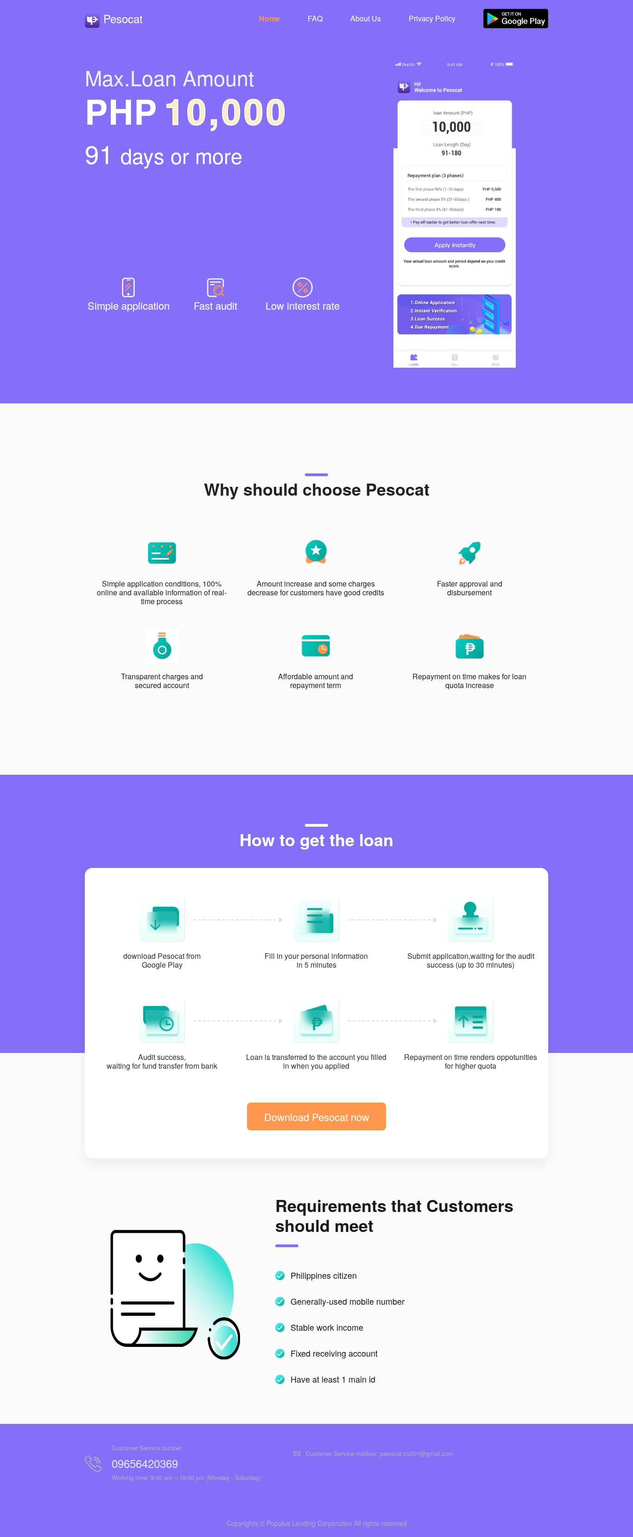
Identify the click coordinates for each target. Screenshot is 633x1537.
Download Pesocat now (316, 1117)
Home (269, 18)
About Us (365, 18)
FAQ (315, 18)
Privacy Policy (432, 18)
